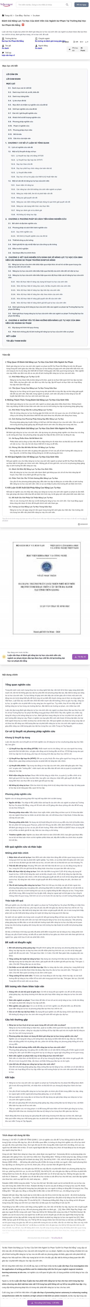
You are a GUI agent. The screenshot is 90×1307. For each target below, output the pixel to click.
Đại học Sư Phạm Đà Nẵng (13, 41)
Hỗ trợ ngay (81, 5)
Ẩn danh (5, 48)
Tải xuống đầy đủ (56, 1238)
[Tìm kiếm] (67, 4)
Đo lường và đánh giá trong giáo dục (50, 41)
